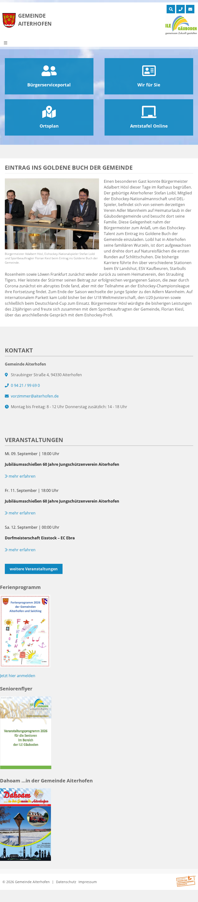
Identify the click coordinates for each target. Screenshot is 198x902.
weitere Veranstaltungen (34, 569)
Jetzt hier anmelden (17, 675)
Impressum (87, 881)
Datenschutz (66, 881)
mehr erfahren (21, 476)
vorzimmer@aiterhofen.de (35, 396)
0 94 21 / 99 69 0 (25, 385)
